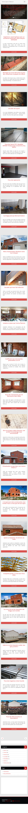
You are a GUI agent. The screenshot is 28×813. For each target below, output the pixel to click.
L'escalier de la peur (14, 9)
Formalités (6, 758)
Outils (5, 760)
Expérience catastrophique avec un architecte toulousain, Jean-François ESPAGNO (14, 38)
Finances (5, 754)
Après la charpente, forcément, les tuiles (14, 538)
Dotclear (9, 799)
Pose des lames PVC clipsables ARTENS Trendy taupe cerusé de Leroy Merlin (14, 145)
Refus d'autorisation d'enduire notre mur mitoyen (14, 252)
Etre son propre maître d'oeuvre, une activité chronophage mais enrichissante (14, 432)
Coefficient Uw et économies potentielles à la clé (14, 359)
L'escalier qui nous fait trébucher (14, 287)
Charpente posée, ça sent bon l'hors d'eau (14, 574)
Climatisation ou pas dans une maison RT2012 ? (14, 467)
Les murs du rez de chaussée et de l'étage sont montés (14, 610)
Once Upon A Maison (8, 1)
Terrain (5, 752)
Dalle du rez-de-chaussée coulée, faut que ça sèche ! (14, 645)
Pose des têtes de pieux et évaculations (14, 717)
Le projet (5, 756)
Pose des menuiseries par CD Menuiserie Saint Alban (14, 395)
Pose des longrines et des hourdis (14, 681)
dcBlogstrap (7, 801)
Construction (6, 762)
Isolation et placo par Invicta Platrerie (14, 323)
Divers (5, 750)
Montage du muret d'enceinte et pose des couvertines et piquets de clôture (14, 73)
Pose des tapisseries (14, 180)
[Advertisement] (11, 785)
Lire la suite (14, 52)
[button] (3, 12)
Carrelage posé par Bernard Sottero (14, 216)
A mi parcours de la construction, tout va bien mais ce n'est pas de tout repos (14, 502)
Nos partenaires (7, 773)
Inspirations (6, 771)
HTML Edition (17, 801)
